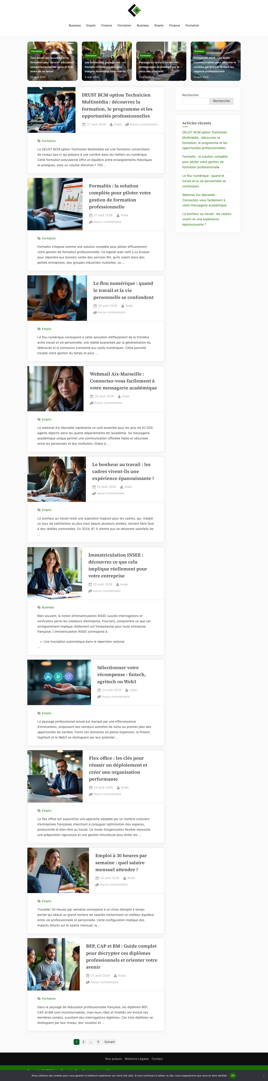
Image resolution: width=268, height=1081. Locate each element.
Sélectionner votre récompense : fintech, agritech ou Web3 (121, 674)
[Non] (263, 1075)
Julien (133, 690)
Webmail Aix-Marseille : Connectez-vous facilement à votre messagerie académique (123, 381)
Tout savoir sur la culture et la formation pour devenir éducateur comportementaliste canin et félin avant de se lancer (52, 64)
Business (75, 25)
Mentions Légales (137, 1059)
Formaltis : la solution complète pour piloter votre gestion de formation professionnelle (205, 162)
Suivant (109, 1042)
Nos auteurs (113, 1059)
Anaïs (117, 124)
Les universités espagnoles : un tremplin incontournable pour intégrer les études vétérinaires (105, 67)
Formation (124, 25)
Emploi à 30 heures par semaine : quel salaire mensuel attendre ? (121, 862)
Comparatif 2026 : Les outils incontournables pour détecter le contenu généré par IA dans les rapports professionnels (215, 64)
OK (233, 1075)
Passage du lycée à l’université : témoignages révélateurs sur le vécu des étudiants (159, 67)
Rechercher (190, 95)
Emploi (91, 25)
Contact (157, 1059)
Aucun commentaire (144, 124)
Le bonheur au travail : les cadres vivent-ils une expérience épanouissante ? (123, 471)
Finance (106, 25)
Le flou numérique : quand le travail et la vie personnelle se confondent (123, 290)
